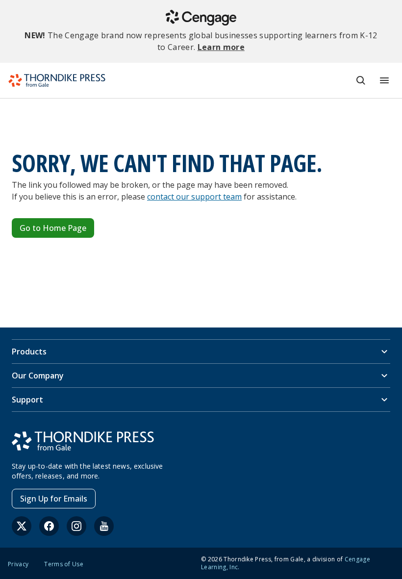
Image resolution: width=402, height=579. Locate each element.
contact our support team (194, 196)
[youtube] (104, 526)
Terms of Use (63, 564)
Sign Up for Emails (53, 498)
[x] (21, 526)
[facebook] (49, 526)
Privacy (18, 564)
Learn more (221, 47)
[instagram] (76, 526)
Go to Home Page (53, 228)
